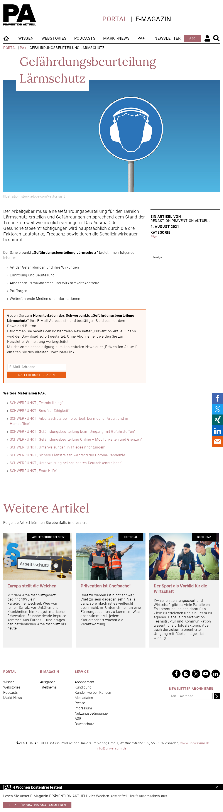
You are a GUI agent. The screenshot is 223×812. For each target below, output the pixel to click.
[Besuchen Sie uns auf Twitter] (196, 674)
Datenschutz (84, 724)
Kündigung (83, 687)
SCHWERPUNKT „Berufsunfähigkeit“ (40, 411)
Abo (192, 38)
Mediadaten (84, 698)
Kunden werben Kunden (93, 692)
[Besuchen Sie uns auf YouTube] (206, 674)
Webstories (54, 38)
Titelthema (48, 687)
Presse (80, 703)
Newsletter (167, 38)
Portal (114, 19)
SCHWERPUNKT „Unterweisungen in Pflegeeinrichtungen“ (57, 447)
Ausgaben (48, 682)
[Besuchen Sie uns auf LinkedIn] (215, 674)
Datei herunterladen (36, 375)
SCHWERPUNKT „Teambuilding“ (36, 403)
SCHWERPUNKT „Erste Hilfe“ (33, 471)
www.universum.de (195, 743)
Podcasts (85, 38)
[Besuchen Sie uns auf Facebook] (176, 674)
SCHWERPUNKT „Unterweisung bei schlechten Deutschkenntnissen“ (66, 463)
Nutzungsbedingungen (92, 713)
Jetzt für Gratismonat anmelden (37, 805)
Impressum (83, 708)
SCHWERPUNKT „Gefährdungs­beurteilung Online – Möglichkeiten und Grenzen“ (76, 439)
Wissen (26, 38)
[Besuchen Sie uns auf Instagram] (186, 674)
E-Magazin (153, 19)
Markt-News (116, 38)
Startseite (6, 38)
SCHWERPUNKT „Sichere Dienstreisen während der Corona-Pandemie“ (68, 455)
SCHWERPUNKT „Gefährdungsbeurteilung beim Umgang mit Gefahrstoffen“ (72, 432)
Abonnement (84, 682)
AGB (78, 719)
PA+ (141, 38)
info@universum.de (111, 748)
